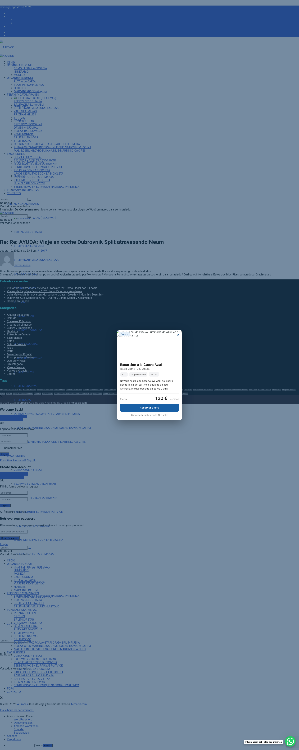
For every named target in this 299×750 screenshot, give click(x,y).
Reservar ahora (149, 407)
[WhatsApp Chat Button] (290, 741)
